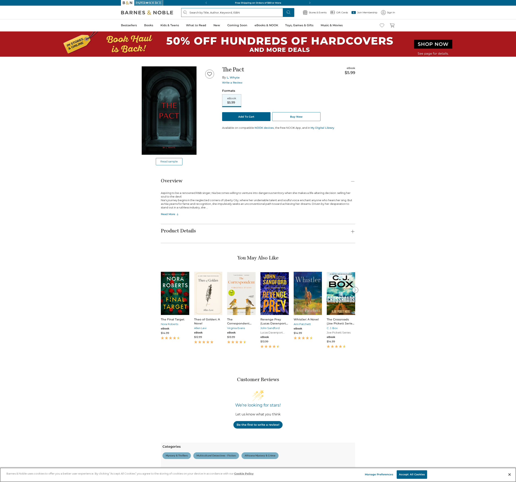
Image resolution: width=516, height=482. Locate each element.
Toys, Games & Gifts (15, 139)
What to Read (11, 123)
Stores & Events (17, 162)
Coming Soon (10, 131)
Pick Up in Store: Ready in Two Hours (26, 267)
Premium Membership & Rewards (36, 425)
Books (7, 115)
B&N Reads (14, 150)
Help (9, 174)
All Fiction (24, 455)
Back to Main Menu (16, 181)
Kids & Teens (11, 119)
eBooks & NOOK (13, 135)
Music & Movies (12, 143)
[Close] (6, 65)
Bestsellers (8, 111)
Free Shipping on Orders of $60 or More (27, 254)
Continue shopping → (16, 50)
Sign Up (7, 36)
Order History (15, 155)
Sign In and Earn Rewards (26, 413)
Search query (15, 73)
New (5, 128)
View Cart (9, 15)
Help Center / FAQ (27, 431)
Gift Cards (14, 168)
